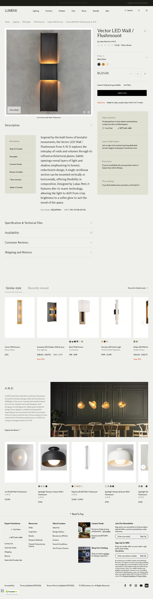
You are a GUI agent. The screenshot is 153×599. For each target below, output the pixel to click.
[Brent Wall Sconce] (84, 312)
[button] (105, 45)
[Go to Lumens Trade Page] (84, 530)
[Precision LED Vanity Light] (116, 312)
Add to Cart (122, 93)
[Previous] (54, 3)
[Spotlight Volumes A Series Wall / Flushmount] (53, 457)
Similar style (13, 288)
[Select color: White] (80, 486)
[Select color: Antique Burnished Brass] (102, 341)
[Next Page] (89, 112)
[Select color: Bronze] (105, 341)
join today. (107, 531)
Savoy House (10, 350)
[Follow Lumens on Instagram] (136, 585)
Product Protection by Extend (37, 545)
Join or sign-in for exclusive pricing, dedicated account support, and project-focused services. (119, 146)
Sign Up (143, 536)
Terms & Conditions (60, 544)
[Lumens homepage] (11, 10)
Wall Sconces (39, 22)
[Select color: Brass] (75, 486)
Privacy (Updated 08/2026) (30, 585)
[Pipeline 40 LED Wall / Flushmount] (87, 457)
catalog (106, 554)
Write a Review (126, 45)
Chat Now (17, 529)
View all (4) (14, 110)
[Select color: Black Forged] (75, 341)
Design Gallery (58, 532)
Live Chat (108, 128)
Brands (31, 536)
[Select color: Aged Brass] (134, 341)
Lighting (16, 22)
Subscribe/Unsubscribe (13, 560)
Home (7, 22)
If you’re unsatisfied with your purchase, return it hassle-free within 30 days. (120, 166)
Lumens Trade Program (137, 3)
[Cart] (146, 10)
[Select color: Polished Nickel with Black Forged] (72, 341)
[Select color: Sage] (41, 486)
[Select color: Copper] (77, 486)
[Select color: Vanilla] (44, 486)
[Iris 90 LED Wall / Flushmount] (20, 457)
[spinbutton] (137, 73)
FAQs (31, 528)
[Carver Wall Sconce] (20, 312)
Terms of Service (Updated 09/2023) (60, 585)
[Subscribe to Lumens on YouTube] (141, 585)
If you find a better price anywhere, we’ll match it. (121, 185)
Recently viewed (38, 288)
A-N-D (113, 41)
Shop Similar (21, 335)
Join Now (127, 85)
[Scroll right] (143, 323)
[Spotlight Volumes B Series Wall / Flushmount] (120, 457)
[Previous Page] (84, 112)
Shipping (8, 552)
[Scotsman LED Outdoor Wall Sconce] (52, 312)
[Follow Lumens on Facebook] (125, 585)
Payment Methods (35, 540)
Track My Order (10, 548)
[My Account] (139, 10)
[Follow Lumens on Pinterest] (130, 585)
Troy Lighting (42, 350)
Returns (7, 556)
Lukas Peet (104, 41)
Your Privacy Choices (60, 548)
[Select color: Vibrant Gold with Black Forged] (70, 341)
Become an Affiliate (60, 536)
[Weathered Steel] (103, 64)
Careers (56, 540)
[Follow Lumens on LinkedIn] (146, 585)
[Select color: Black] (46, 486)
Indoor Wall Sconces (55, 22)
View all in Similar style (137, 288)
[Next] (98, 3)
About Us (56, 528)
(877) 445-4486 (126, 128)
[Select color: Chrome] (82, 486)
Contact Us (9, 544)
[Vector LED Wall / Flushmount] (48, 72)
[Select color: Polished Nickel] (80, 341)
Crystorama (73, 350)
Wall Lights (26, 22)
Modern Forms (139, 350)
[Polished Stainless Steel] (107, 64)
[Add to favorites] (145, 31)
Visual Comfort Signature (110, 350)
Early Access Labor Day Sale (76, 3)
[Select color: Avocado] (39, 486)
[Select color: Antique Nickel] (137, 341)
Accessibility (9, 585)
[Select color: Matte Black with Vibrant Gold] (77, 341)
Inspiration (33, 532)
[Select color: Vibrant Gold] (82, 341)
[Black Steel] (99, 64)
